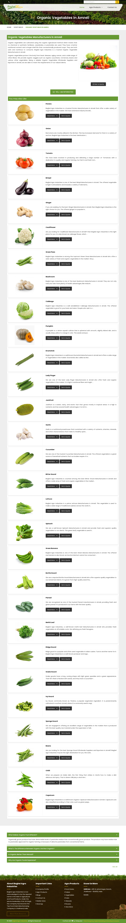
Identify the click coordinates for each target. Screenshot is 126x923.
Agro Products (95, 7)
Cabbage (50, 301)
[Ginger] (24, 212)
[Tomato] (24, 162)
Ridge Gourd (51, 647)
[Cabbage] (24, 310)
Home (82, 7)
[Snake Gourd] (24, 681)
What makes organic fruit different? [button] (22, 835)
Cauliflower (51, 227)
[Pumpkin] (24, 335)
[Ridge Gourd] (24, 656)
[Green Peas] (24, 261)
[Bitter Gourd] (24, 483)
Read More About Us (18, 914)
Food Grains (69, 889)
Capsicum (50, 795)
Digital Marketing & (100, 921)
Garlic (48, 425)
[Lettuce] (24, 508)
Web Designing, (89, 921)
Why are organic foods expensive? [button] (22, 860)
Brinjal (48, 178)
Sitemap (39, 904)
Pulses (67, 892)
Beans (48, 746)
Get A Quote (99, 84)
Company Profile (42, 889)
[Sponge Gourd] (24, 730)
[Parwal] (24, 607)
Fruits (67, 898)
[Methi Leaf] (24, 631)
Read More (51, 116)
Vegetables (18, 27)
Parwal (49, 598)
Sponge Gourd (52, 721)
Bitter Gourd (51, 474)
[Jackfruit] (24, 409)
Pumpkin (49, 326)
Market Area (40, 901)
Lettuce (49, 499)
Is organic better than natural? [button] (20, 854)
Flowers (68, 904)
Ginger (48, 202)
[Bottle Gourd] (24, 582)
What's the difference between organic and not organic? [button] (31, 848)
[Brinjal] (24, 187)
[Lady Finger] (24, 385)
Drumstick (50, 351)
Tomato (49, 153)
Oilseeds (68, 901)
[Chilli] (24, 780)
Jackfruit (50, 400)
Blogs (38, 895)
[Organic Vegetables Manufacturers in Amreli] (98, 61)
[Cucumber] (24, 459)
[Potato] (24, 113)
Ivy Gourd (50, 696)
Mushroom (50, 277)
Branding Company (113, 921)
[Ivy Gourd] (24, 706)
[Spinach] (24, 533)
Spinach (49, 523)
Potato (49, 104)
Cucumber (50, 449)
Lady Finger (50, 375)
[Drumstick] (24, 360)
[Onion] (24, 138)
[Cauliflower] (24, 236)
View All (114, 867)
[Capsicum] (24, 804)
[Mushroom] (24, 286)
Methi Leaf (50, 622)
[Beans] (24, 755)
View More (69, 907)
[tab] (63, 835)
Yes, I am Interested (64, 92)
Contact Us (112, 7)
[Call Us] (9, 1)
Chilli (48, 770)
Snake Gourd (51, 672)
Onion (48, 128)
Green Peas (50, 252)
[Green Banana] (24, 557)
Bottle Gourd (51, 573)
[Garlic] (24, 434)
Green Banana (52, 548)
